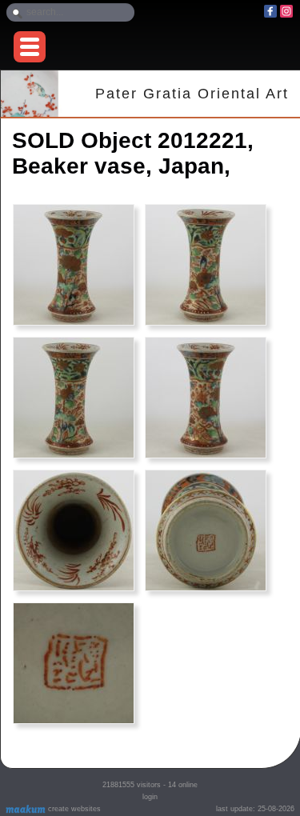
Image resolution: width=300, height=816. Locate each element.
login (150, 797)
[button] (30, 46)
